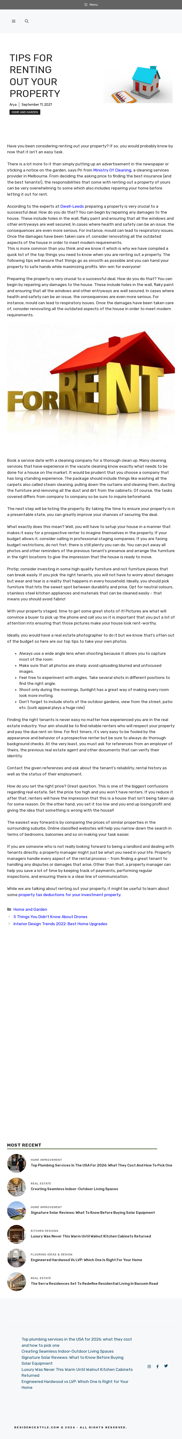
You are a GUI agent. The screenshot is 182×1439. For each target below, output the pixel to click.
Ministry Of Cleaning (112, 170)
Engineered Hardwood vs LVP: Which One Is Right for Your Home (86, 1260)
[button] (26, 21)
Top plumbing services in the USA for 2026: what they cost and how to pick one (101, 1165)
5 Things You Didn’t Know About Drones (50, 916)
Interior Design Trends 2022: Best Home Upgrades (60, 923)
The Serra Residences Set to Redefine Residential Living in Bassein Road (94, 1283)
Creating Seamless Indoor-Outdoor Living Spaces (74, 1189)
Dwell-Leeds (72, 206)
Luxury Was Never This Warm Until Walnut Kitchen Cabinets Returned (91, 1236)
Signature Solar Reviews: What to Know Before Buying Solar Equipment (93, 1212)
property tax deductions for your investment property (69, 894)
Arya (13, 105)
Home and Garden (25, 112)
